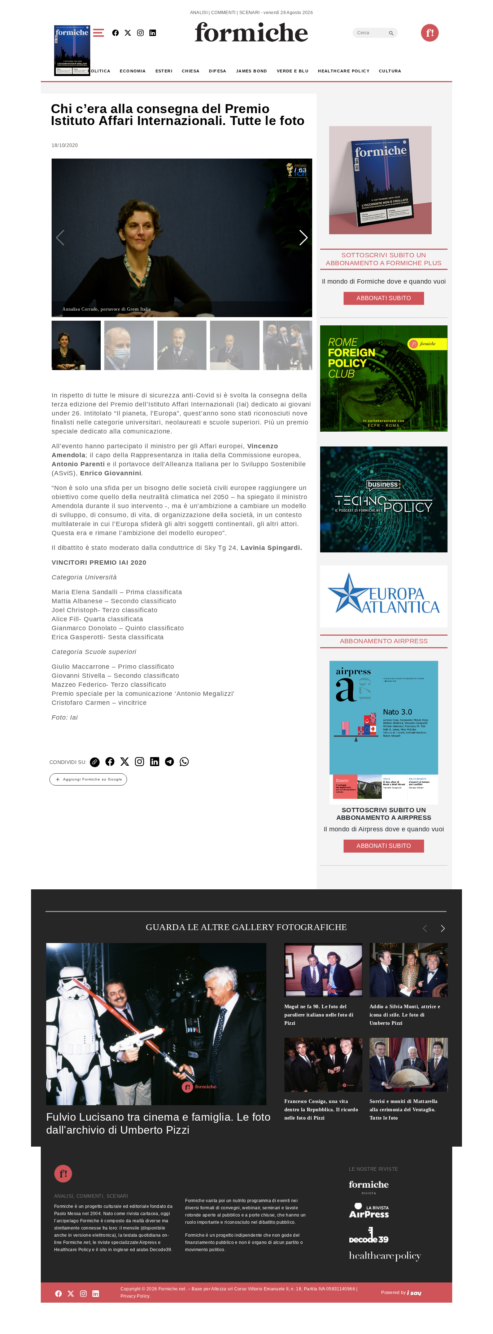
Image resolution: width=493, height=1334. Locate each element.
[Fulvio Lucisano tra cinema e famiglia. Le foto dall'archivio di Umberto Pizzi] (156, 1024)
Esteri (164, 71)
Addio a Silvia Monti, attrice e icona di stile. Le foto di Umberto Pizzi (405, 1015)
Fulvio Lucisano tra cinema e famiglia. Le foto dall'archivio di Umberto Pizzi (158, 1123)
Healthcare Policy (344, 71)
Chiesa (191, 71)
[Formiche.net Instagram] (140, 33)
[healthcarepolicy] (388, 1256)
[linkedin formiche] (96, 1293)
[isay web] (414, 1292)
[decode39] (388, 1234)
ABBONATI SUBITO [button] (384, 298)
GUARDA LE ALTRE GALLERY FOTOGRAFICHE (246, 927)
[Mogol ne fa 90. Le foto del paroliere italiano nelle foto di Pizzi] (323, 970)
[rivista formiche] (384, 733)
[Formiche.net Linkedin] (153, 33)
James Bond (251, 71)
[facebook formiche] (58, 1293)
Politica (99, 71)
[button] (99, 50)
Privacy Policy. (135, 1296)
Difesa (217, 71)
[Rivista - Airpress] (388, 1210)
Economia (133, 71)
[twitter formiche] (71, 1293)
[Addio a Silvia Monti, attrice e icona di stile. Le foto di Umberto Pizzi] (409, 970)
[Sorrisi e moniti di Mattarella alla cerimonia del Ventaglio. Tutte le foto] (409, 1065)
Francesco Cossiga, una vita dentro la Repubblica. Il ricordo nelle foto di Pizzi (321, 1110)
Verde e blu (293, 71)
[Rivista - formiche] (388, 1187)
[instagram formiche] (83, 1293)
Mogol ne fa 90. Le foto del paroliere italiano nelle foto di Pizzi (319, 1015)
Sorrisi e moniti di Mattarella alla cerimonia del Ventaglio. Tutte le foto (404, 1110)
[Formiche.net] (430, 33)
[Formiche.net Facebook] (115, 33)
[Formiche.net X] (128, 33)
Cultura (390, 71)
